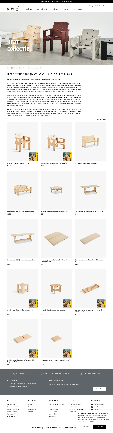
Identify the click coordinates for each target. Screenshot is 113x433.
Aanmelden (99, 389)
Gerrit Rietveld (42, 9)
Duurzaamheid (53, 409)
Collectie (29, 9)
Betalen (30, 404)
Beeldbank (52, 416)
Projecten (55, 9)
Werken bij (52, 414)
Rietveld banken (12, 411)
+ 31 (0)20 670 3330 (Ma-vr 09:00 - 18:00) (23, 384)
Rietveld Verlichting (13, 409)
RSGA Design (53, 411)
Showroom (52, 407)
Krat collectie (11, 416)
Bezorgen (31, 407)
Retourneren (32, 409)
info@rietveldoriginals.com (18, 386)
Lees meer (90, 421)
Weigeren (86, 426)
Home (9, 68)
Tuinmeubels (11, 414)
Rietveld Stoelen (12, 404)
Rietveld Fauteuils (12, 407)
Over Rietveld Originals (56, 404)
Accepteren (99, 426)
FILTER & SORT (101, 119)
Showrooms (78, 9)
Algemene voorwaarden (52, 428)
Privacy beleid (37, 428)
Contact (30, 411)
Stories (66, 9)
